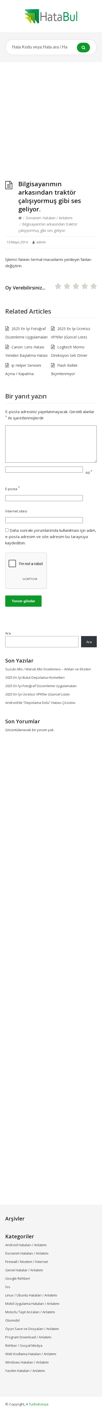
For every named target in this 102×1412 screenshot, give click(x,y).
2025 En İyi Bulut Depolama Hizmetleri (35, 677)
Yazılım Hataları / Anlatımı (25, 1370)
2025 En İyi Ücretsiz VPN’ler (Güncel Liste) (37, 694)
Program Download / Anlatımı (28, 1337)
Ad (89, 472)
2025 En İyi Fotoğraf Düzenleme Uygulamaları (41, 685)
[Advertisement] (51, 115)
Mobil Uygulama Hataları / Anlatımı (32, 1303)
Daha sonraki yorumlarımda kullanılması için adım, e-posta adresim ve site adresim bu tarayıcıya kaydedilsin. (50, 536)
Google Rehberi (17, 1278)
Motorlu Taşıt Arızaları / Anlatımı (30, 1312)
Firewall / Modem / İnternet (26, 1261)
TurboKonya (38, 1404)
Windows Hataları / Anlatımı (27, 1362)
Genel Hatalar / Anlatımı (24, 1270)
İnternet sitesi (16, 511)
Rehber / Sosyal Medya (23, 1345)
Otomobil (12, 1320)
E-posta (12, 488)
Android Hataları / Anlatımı (26, 1245)
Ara (8, 633)
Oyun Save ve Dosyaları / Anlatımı (32, 1328)
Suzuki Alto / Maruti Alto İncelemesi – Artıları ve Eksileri (48, 669)
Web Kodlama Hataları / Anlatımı (30, 1353)
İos (7, 1286)
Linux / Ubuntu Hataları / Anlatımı (31, 1295)
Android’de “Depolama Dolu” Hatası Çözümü (40, 702)
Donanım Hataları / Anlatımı (49, 217)
